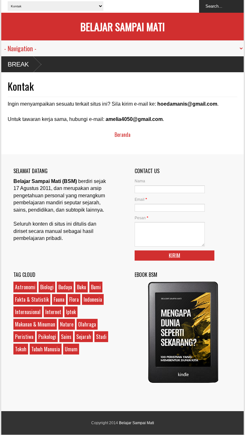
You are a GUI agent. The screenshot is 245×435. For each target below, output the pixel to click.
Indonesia (93, 299)
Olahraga (87, 324)
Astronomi (25, 287)
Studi (101, 336)
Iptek (71, 312)
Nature (66, 324)
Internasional (28, 312)
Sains (66, 336)
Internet (53, 312)
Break (18, 64)
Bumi (96, 287)
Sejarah (83, 336)
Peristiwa (24, 336)
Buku (81, 287)
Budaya (65, 287)
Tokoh (20, 349)
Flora (74, 299)
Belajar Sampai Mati (122, 26)
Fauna (59, 299)
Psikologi (47, 336)
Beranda (122, 134)
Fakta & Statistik (32, 299)
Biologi (47, 287)
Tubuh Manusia (45, 349)
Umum (71, 349)
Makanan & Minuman (35, 324)
